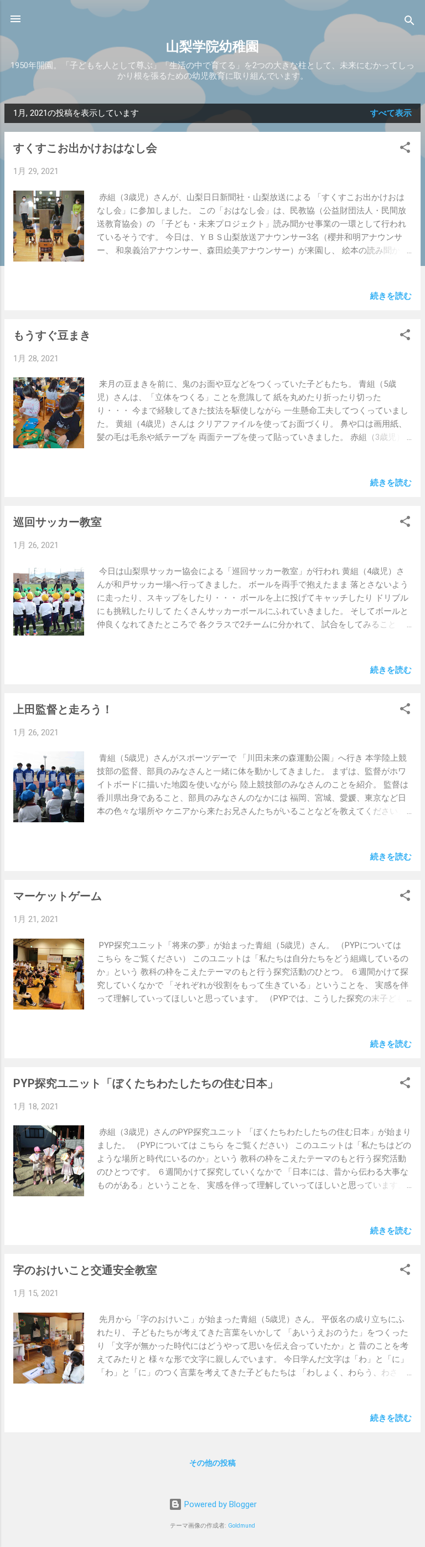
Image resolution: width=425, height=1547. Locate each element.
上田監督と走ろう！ (63, 709)
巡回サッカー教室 (57, 522)
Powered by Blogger (219, 1504)
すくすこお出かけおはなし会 (85, 148)
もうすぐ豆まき (52, 335)
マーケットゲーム (57, 896)
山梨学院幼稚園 (212, 46)
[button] (405, 149)
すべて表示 (391, 113)
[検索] (409, 22)
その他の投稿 (212, 1462)
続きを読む (391, 296)
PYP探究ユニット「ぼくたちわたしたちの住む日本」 (145, 1083)
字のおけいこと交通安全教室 (85, 1270)
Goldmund (241, 1525)
